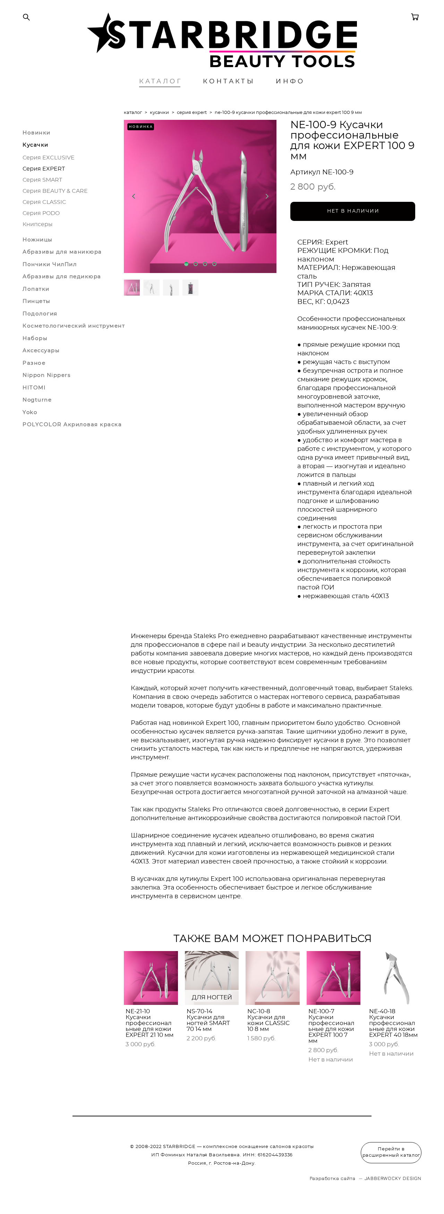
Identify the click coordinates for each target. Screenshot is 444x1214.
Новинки (37, 132)
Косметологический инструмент (74, 326)
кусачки (159, 112)
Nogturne (37, 400)
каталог (133, 112)
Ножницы (38, 239)
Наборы (35, 338)
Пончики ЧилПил (50, 264)
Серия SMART (42, 180)
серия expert (192, 112)
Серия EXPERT (44, 169)
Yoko (30, 412)
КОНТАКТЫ (229, 82)
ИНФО (290, 82)
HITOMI (34, 387)
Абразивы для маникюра (62, 252)
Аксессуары (41, 350)
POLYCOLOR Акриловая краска (72, 424)
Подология (40, 313)
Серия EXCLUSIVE (49, 157)
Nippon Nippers (46, 375)
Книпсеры (38, 224)
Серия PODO (41, 213)
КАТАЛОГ (160, 82)
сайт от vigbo (36, 1198)
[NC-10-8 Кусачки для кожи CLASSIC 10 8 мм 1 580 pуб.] (273, 978)
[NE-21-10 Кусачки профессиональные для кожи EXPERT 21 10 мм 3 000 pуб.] (151, 978)
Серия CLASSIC (44, 202)
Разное (34, 363)
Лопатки (36, 289)
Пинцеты (37, 301)
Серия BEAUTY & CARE (55, 191)
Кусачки (36, 145)
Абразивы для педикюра (62, 276)
